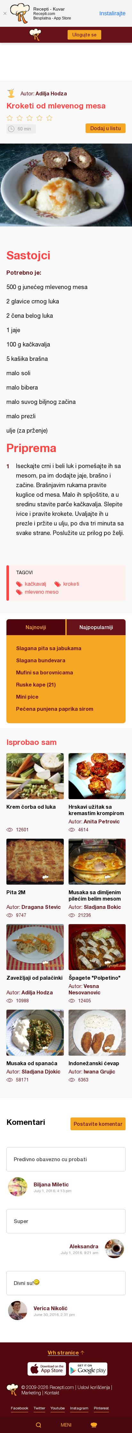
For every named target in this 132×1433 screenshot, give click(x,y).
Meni (66, 1425)
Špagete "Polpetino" (97, 964)
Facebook (19, 1408)
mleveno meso (42, 592)
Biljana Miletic (51, 1184)
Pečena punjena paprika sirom (54, 709)
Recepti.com (12, 1390)
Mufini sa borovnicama (44, 672)
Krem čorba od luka (35, 793)
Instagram (79, 1408)
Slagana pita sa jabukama (48, 648)
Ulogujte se (84, 34)
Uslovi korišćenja (94, 1387)
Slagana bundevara (40, 660)
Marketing (31, 1392)
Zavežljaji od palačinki (35, 964)
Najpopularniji (96, 627)
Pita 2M (35, 878)
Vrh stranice (63, 1352)
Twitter (39, 1408)
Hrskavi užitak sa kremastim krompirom (97, 793)
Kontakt (52, 1392)
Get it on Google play (88, 1369)
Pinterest (101, 1408)
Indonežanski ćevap (97, 1046)
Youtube (58, 1408)
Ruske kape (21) (36, 684)
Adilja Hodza (51, 93)
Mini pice (27, 697)
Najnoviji (36, 627)
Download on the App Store (47, 1369)
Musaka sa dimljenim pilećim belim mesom (97, 878)
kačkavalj (35, 584)
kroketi (71, 584)
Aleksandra (84, 1246)
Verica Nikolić (51, 1308)
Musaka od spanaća (35, 1046)
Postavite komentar (98, 1124)
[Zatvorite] (5, 13)
